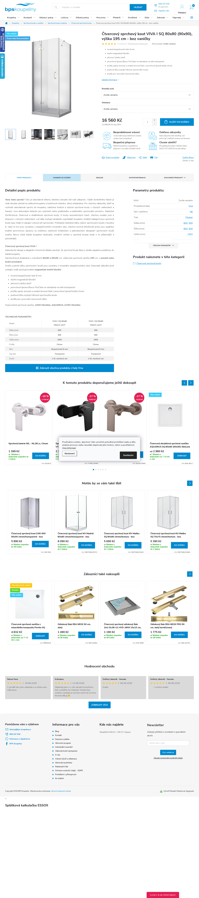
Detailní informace (109, 79)
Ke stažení (59, 778)
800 (186, 223)
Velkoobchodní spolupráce (66, 751)
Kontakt (58, 735)
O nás (57, 755)
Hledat (138, 7)
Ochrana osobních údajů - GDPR (69, 770)
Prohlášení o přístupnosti (65, 774)
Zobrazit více (99, 704)
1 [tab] (93, 469)
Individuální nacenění (64, 747)
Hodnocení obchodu (99, 666)
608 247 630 (14, 734)
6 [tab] (105, 469)
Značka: (188, 157)
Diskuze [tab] (99, 178)
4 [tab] (100, 469)
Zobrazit (182, 455)
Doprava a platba (62, 739)
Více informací (69, 447)
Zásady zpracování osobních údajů (168, 758)
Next (191, 383)
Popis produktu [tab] (24, 178)
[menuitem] (13, 18)
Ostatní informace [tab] (137, 178)
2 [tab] (96, 469)
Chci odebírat (168, 752)
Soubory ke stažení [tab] (61, 178)
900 (191, 223)
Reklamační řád (61, 766)
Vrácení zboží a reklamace (66, 758)
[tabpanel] (28, 427)
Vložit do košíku (179, 122)
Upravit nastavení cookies (61, 791)
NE (191, 211)
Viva (191, 206)
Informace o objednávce (19, 739)
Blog (57, 731)
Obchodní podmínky (63, 762)
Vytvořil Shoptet (169, 791)
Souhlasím (128, 455)
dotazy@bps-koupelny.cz (20, 729)
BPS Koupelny (15, 743)
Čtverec (189, 217)
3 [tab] (98, 469)
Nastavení (70, 453)
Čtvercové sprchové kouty (148, 263)
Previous (184, 383)
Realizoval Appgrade (185, 791)
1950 (190, 234)
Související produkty (173, 178)
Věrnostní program (63, 743)
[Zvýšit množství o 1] (154, 120)
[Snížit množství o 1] (154, 124)
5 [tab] (103, 469)
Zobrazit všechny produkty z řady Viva (61, 368)
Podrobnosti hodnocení (138, 44)
